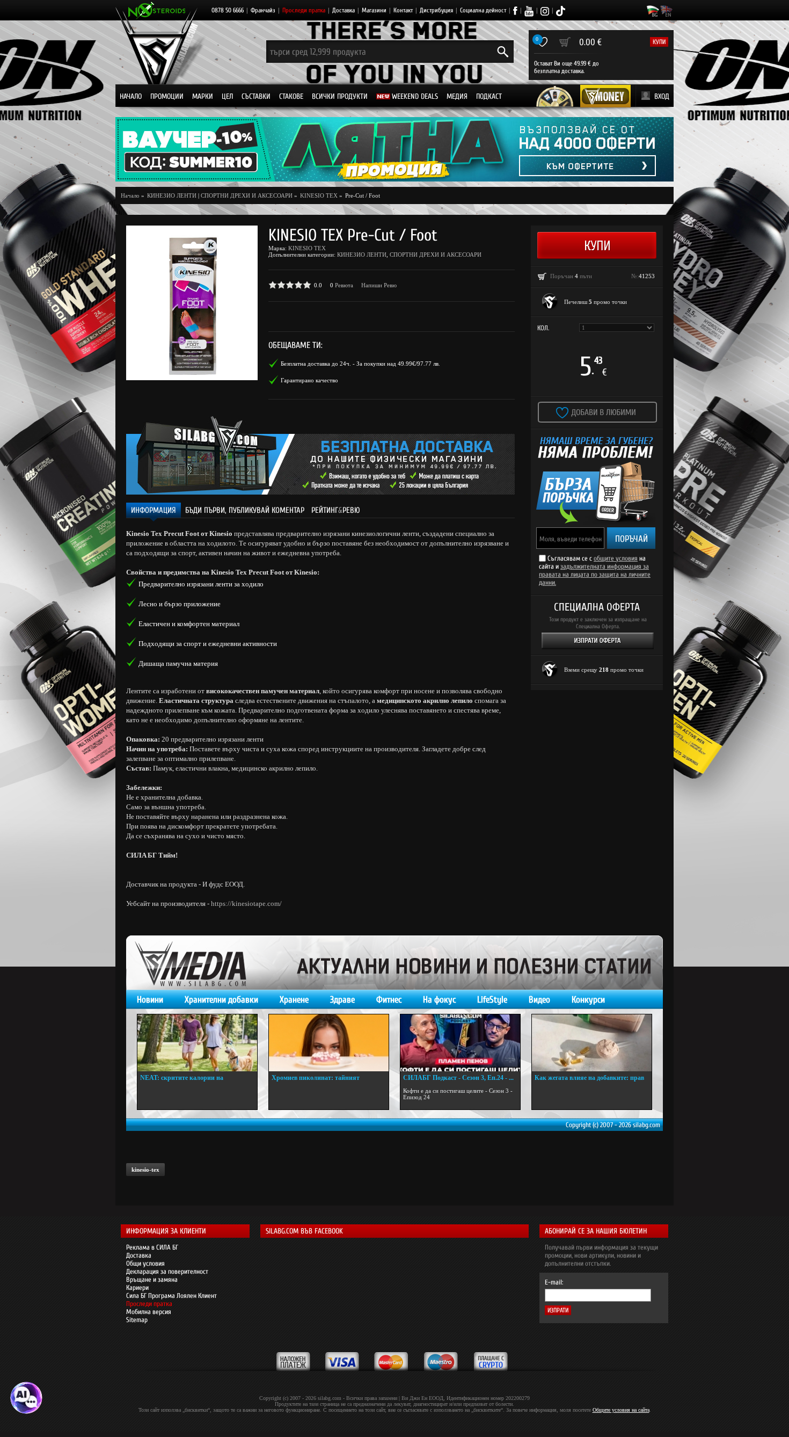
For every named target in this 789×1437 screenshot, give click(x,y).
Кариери (137, 1287)
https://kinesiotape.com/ (246, 903)
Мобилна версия (148, 1312)
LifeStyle (492, 1000)
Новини (150, 1000)
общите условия (616, 558)
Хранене (294, 1000)
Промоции (167, 96)
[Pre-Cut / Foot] (192, 303)
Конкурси (588, 1000)
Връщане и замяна (152, 1279)
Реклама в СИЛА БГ (152, 1247)
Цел (227, 96)
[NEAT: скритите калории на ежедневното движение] (197, 1042)
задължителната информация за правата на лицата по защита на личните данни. (595, 574)
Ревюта (344, 285)
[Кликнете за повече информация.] (550, 301)
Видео (539, 1000)
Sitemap (137, 1320)
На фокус (439, 1000)
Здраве (342, 1000)
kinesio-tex (145, 1169)
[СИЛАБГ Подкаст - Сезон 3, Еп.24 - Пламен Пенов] (460, 1042)
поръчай (631, 539)
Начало (131, 96)
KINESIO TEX (307, 248)
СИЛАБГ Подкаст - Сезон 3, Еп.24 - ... (458, 1078)
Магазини (374, 10)
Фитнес (388, 1000)
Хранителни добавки (221, 1000)
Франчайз (263, 10)
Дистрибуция (436, 10)
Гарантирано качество (309, 380)
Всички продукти (340, 96)
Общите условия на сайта (621, 1410)
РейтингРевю (335, 510)
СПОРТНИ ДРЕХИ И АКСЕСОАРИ (247, 195)
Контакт (403, 10)
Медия (457, 96)
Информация (153, 510)
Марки (202, 96)
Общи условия (145, 1263)
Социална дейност (483, 10)
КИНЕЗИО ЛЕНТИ (361, 254)
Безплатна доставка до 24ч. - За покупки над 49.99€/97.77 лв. (360, 363)
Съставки (256, 96)
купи (659, 42)
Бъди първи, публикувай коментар (244, 510)
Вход (661, 96)
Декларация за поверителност (167, 1271)
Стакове (291, 96)
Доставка (343, 10)
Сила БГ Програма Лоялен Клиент (171, 1295)
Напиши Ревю (379, 285)
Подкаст (489, 96)
